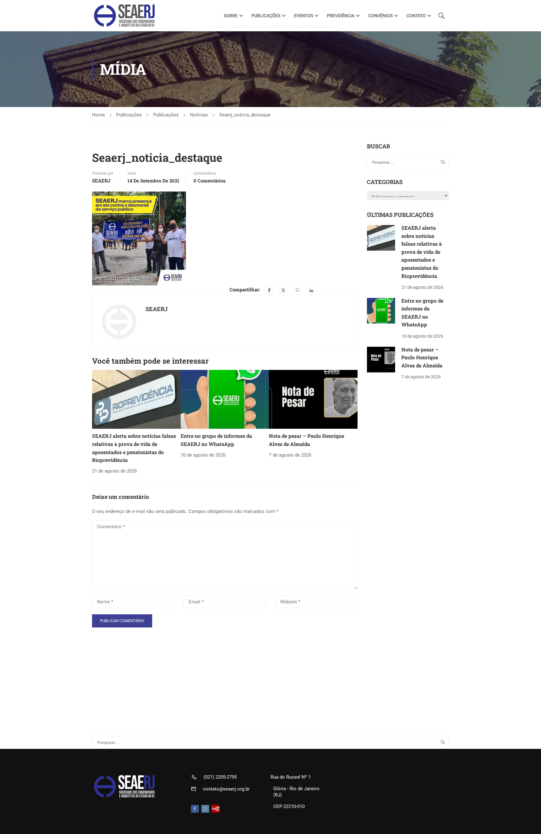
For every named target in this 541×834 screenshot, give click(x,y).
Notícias (199, 115)
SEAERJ (101, 180)
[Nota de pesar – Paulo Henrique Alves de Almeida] (313, 399)
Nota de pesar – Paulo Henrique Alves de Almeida (421, 357)
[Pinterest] (297, 290)
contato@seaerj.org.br (226, 789)
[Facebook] (269, 290)
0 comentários (209, 180)
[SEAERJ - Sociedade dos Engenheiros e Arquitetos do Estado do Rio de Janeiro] (125, 15)
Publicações (129, 115)
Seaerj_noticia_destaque (244, 115)
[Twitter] (283, 290)
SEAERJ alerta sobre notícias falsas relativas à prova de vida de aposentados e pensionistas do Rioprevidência (421, 251)
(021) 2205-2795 (220, 777)
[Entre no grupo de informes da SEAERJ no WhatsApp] (225, 399)
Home (98, 115)
